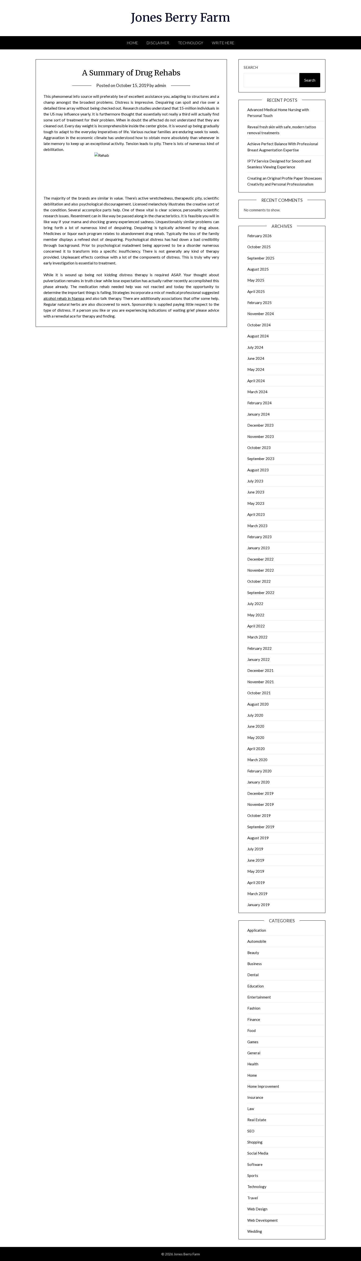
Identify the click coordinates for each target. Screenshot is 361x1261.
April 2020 (256, 748)
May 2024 (255, 369)
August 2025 (258, 269)
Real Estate (256, 1119)
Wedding (254, 1231)
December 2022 (260, 559)
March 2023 (257, 525)
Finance (253, 1019)
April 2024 (256, 380)
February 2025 (259, 302)
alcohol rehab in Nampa (63, 298)
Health (252, 1064)
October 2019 (259, 815)
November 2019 (260, 804)
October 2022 (259, 581)
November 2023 (260, 436)
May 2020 (255, 737)
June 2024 (255, 358)
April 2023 (256, 514)
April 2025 (256, 291)
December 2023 (260, 425)
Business (254, 963)
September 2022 (260, 592)
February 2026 (259, 235)
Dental (253, 974)
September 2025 (260, 258)
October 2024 (259, 325)
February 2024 (259, 403)
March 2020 (257, 759)
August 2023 (258, 470)
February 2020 (259, 771)
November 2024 (260, 313)
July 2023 (255, 481)
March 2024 (257, 392)
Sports (252, 1175)
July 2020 (255, 715)
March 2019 (257, 893)
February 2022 (259, 648)
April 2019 (256, 882)
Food (251, 1030)
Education (255, 986)
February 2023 (259, 537)
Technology (190, 43)
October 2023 (259, 447)
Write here (223, 43)
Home (132, 43)
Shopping (255, 1142)
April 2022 (256, 626)
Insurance (255, 1097)
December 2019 (260, 793)
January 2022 (258, 659)
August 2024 (258, 336)
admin (160, 85)
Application (256, 930)
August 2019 (258, 838)
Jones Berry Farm (180, 17)
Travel (252, 1198)
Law (250, 1108)
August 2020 (258, 704)
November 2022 (260, 570)
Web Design (257, 1209)
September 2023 (260, 458)
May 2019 (255, 871)
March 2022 (257, 637)
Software (255, 1164)
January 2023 (258, 548)
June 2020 (255, 726)
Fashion (253, 1008)
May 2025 (255, 280)
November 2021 (260, 682)
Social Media (257, 1153)
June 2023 (255, 492)
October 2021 (259, 693)
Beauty (253, 952)
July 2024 (255, 347)
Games (252, 1042)
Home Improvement (263, 1086)
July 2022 (255, 603)
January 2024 (258, 414)
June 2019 (255, 860)
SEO (250, 1131)
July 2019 (255, 849)
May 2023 (255, 503)
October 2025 (259, 247)
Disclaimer (158, 43)
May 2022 (255, 615)
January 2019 (258, 904)
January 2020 (258, 782)
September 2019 (260, 827)
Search (251, 67)
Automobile (256, 941)
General (253, 1053)
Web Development (262, 1220)
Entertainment (259, 997)
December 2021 (260, 670)
